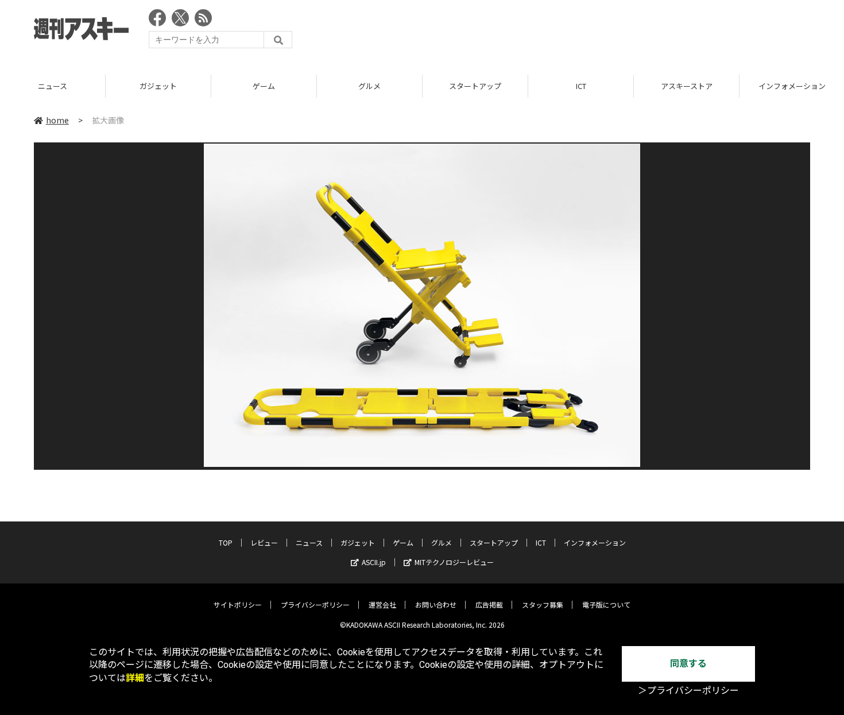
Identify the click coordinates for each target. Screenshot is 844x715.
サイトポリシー (238, 604)
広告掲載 (489, 604)
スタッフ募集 (542, 604)
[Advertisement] (601, 31)
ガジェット (158, 85)
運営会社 (382, 604)
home (57, 120)
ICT (581, 85)
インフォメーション (595, 542)
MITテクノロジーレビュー (454, 562)
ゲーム (264, 85)
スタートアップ (475, 85)
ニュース (52, 85)
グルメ (369, 85)
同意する (688, 663)
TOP (226, 542)
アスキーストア (687, 85)
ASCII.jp (374, 562)
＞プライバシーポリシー (688, 690)
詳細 (135, 678)
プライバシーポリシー (315, 604)
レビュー (264, 542)
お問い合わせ (435, 604)
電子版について (606, 604)
